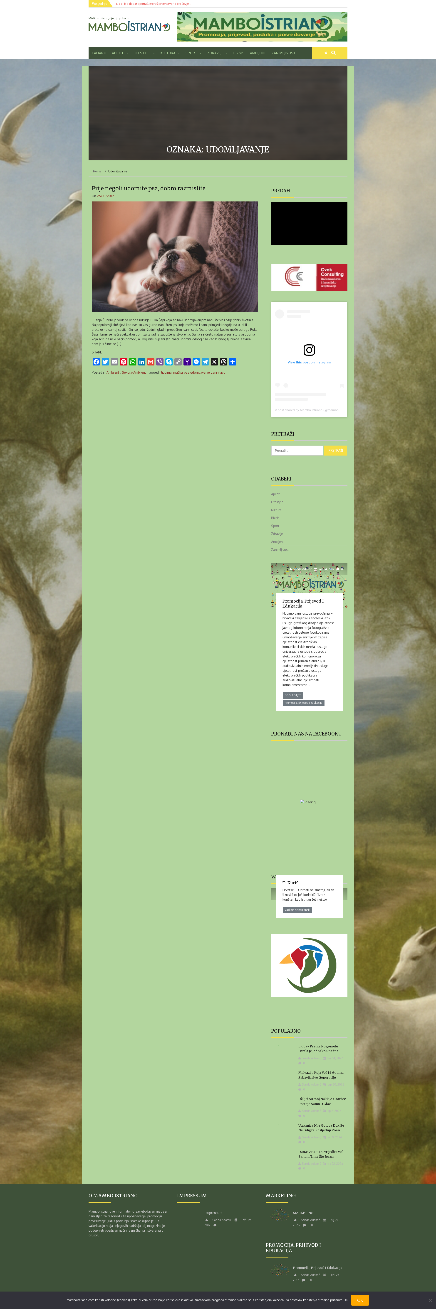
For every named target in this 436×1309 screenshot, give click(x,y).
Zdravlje (215, 53)
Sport (191, 53)
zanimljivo (218, 372)
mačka (178, 372)
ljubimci (166, 372)
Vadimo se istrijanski (297, 910)
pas (186, 372)
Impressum (213, 1213)
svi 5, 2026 (334, 1137)
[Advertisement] (218, 106)
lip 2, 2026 (334, 1111)
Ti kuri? (290, 882)
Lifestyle (142, 53)
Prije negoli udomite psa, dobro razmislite (149, 188)
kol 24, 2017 (326, 569)
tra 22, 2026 (335, 1163)
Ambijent (258, 53)
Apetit (118, 53)
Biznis (239, 53)
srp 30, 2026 (335, 1084)
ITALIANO (99, 53)
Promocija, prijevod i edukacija (303, 603)
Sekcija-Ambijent (134, 372)
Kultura (168, 53)
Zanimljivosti (284, 53)
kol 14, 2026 (335, 1058)
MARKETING (303, 1213)
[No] (430, 1300)
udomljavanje (200, 372)
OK (360, 1300)
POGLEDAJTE (293, 695)
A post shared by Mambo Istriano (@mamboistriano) (312, 410)
